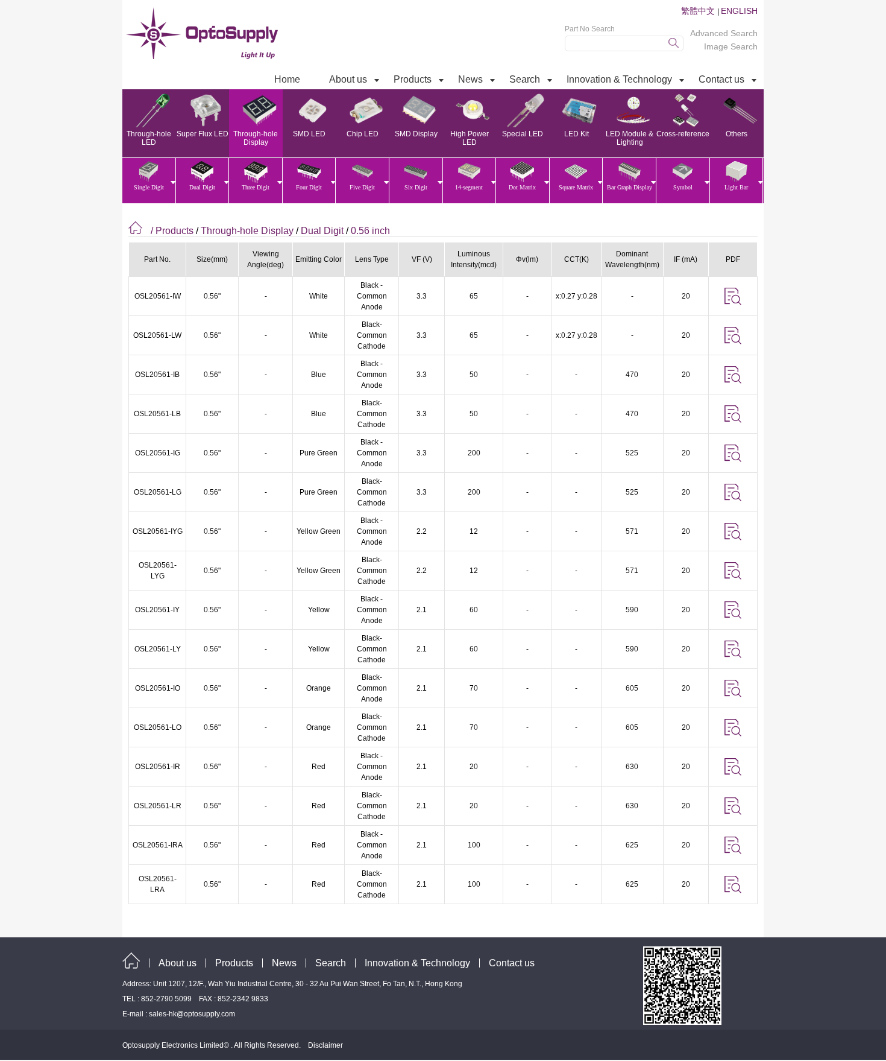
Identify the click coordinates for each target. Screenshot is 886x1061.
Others (736, 134)
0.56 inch (370, 231)
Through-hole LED (149, 138)
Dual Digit (322, 231)
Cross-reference (682, 134)
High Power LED (469, 138)
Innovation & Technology (417, 963)
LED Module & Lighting (629, 138)
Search (330, 963)
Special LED (522, 134)
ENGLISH (739, 11)
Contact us (512, 963)
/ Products (172, 231)
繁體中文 (699, 11)
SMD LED (309, 134)
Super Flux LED (202, 134)
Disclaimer (325, 1045)
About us (177, 963)
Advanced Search (724, 33)
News (284, 963)
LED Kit (576, 134)
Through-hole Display (255, 138)
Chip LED (363, 134)
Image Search (731, 46)
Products (234, 963)
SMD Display (416, 134)
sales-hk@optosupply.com (192, 1014)
